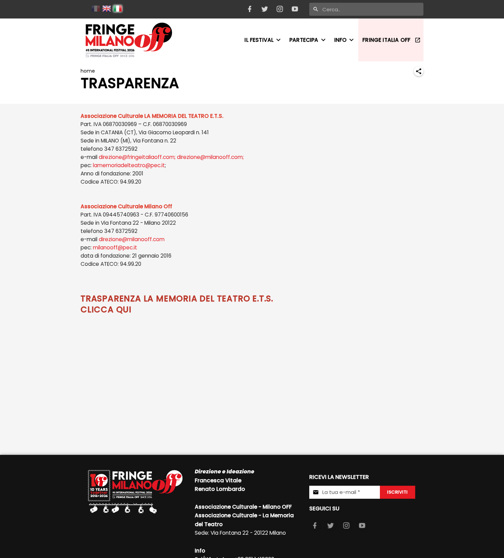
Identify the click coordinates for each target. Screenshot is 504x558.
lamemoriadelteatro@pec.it (129, 165)
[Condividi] (418, 71)
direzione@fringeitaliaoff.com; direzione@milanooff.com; (171, 157)
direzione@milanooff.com (132, 239)
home (88, 70)
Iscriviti (397, 492)
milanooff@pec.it (115, 247)
